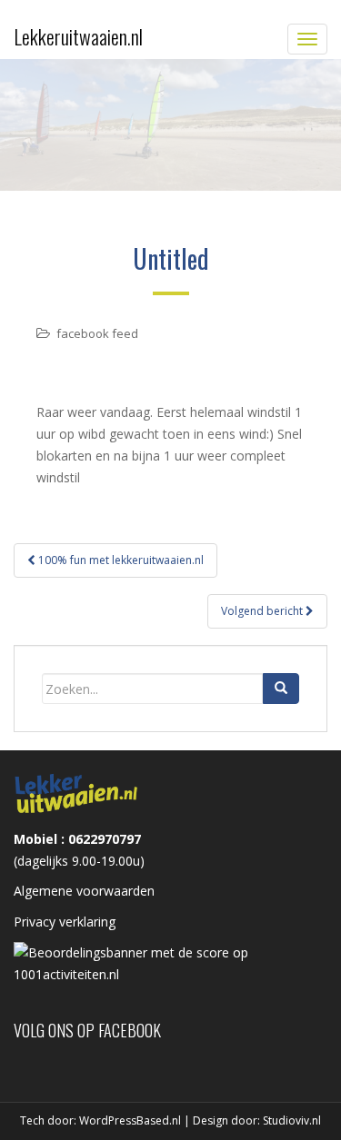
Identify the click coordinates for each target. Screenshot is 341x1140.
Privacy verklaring (64, 921)
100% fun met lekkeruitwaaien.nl (119, 560)
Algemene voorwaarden (84, 890)
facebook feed (97, 333)
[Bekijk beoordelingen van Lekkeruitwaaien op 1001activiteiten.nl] (170, 962)
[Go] (281, 688)
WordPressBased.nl (130, 1120)
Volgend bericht (263, 611)
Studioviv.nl (292, 1120)
